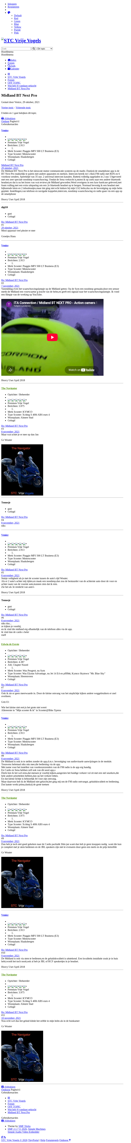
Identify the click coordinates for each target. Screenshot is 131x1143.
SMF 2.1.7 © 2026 (17, 1129)
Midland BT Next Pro (12, 165)
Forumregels (52, 1140)
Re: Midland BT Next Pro (14, 222)
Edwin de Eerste (10, 644)
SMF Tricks (25, 1126)
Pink (16, 32)
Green (17, 21)
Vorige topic (7, 107)
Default (18, 15)
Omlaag (5, 121)
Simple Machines (37, 1129)
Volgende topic (23, 107)
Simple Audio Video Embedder (23, 1132)
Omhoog (5, 1089)
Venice (4, 130)
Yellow (17, 27)
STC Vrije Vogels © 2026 (14, 1140)
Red (16, 18)
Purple (17, 29)
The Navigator (9, 388)
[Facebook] (2, 1137)
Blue (16, 24)
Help (42, 1140)
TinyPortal (33, 1140)
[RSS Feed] (5, 1137)
